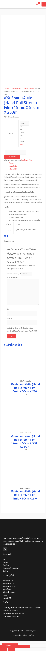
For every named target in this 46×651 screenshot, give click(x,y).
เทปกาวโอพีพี (7, 598)
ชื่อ (8, 309)
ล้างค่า (22, 144)
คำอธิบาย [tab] (11, 163)
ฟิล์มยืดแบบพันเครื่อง (9, 586)
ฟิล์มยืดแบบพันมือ (28, 88)
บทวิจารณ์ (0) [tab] (13, 169)
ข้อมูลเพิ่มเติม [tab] (13, 166)
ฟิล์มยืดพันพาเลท (15, 88)
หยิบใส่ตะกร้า (12, 156)
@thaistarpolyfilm (13, 616)
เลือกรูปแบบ (10, 646)
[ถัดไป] (11, 649)
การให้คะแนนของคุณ (14, 274)
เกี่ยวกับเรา (6, 565)
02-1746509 (10, 613)
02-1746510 (19, 613)
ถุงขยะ (5, 595)
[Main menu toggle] (44, 4)
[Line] (5, 549)
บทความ (5, 562)
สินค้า (4, 559)
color (11, 133)
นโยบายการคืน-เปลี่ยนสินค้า (11, 568)
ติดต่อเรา (5, 571)
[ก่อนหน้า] (3, 649)
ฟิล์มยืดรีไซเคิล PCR (9, 592)
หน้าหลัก (6, 88)
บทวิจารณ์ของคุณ (13, 277)
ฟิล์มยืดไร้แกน (7, 589)
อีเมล (9, 319)
